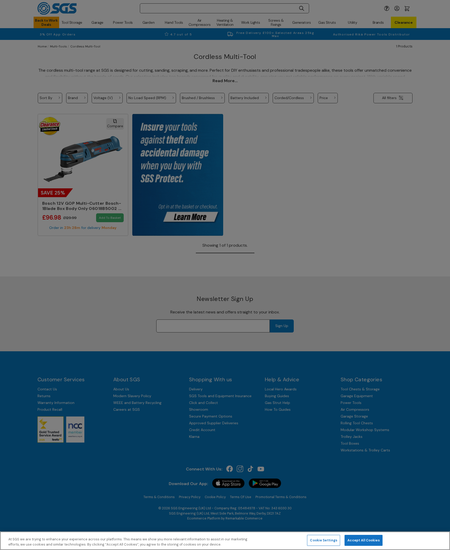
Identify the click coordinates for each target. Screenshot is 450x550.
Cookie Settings (323, 540)
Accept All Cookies (363, 540)
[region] (225, 540)
